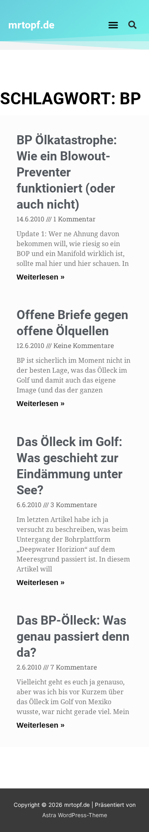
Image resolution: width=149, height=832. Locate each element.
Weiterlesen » (41, 277)
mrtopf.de (31, 25)
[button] (113, 25)
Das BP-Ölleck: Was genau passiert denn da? (73, 636)
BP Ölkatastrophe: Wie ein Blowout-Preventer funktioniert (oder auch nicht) (67, 172)
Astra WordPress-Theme (74, 815)
